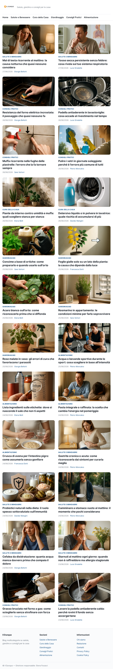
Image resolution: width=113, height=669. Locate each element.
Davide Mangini (76, 221)
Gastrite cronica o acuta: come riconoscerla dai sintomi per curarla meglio (80, 459)
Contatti (80, 647)
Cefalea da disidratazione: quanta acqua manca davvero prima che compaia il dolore (27, 560)
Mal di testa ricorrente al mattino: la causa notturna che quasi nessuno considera (24, 64)
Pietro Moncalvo (77, 168)
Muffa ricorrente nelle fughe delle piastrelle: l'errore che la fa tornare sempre (24, 164)
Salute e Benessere (20, 17)
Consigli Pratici (73, 17)
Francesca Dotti (77, 269)
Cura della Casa (41, 17)
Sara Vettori (19, 172)
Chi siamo (81, 639)
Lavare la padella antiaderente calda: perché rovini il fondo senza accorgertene (81, 612)
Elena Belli (18, 221)
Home (5, 17)
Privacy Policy (83, 651)
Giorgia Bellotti (20, 71)
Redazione (81, 643)
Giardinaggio (57, 17)
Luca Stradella (76, 68)
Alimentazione (91, 17)
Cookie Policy (83, 655)
